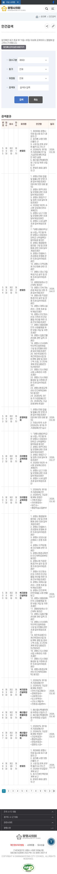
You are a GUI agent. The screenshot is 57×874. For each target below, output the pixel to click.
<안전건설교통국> (38, 691)
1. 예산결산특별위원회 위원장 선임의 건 (39, 711)
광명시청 (7, 828)
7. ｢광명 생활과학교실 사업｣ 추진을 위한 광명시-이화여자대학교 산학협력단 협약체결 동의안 (38, 235)
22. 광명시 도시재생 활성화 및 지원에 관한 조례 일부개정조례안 (39, 381)
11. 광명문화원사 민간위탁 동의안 (39, 610)
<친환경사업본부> (38, 704)
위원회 (12, 78)
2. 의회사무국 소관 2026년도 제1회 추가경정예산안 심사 (38, 425)
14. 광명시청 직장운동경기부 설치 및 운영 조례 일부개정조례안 (39, 299)
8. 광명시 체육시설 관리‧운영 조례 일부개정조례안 (38, 585)
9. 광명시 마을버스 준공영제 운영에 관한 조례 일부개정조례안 (38, 257)
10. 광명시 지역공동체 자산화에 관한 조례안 (39, 267)
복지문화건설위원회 (23, 595)
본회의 (22, 151)
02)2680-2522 (23, 853)
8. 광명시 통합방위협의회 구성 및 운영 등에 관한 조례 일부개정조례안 (38, 247)
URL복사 (53, 26)
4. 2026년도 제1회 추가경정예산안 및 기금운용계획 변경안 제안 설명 (38, 153)
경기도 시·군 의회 (11, 817)
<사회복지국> (36, 696)
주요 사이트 (10, 2)
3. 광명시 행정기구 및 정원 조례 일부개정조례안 (38, 200)
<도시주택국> (36, 699)
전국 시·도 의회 (10, 812)
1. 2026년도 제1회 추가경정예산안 (38, 490)
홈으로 (37, 16)
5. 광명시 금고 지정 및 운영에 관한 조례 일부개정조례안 (38, 216)
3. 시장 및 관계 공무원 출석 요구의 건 (38, 145)
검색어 (12, 87)
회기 (11, 69)
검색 (21, 100)
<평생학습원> (36, 739)
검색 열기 (46, 8)
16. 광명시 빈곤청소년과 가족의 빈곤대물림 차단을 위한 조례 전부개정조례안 (39, 318)
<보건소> (34, 505)
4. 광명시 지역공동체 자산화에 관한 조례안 (38, 548)
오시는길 (40, 845)
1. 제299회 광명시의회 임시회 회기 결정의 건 (38, 134)
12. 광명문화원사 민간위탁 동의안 (39, 283)
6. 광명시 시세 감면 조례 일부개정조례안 (38, 224)
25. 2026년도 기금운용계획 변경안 (38, 402)
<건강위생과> (36, 736)
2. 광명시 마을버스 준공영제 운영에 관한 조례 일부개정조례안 (38, 531)
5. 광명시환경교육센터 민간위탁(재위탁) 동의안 (39, 556)
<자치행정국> (36, 502)
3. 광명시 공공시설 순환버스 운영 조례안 (38, 540)
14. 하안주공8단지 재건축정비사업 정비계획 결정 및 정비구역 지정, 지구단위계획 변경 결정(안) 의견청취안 (38, 642)
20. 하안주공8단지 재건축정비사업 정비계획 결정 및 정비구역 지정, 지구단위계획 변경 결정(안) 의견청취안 (38, 360)
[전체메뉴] (53, 8)
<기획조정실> (36, 500)
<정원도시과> (36, 744)
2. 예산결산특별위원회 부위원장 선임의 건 (39, 718)
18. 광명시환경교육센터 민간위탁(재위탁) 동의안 (38, 672)
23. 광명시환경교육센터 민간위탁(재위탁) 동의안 (38, 391)
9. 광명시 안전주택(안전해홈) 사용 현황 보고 (39, 593)
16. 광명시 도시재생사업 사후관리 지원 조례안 (39, 653)
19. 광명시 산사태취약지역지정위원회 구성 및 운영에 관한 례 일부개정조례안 (39, 347)
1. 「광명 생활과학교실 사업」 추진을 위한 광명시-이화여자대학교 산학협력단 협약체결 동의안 (38, 439)
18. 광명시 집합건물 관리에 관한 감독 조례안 (39, 338)
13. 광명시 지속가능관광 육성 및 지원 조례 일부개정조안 (39, 290)
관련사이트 (8, 822)
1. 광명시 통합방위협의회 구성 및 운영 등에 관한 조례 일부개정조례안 (38, 520)
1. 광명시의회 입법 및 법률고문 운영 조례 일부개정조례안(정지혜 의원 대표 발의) (39, 181)
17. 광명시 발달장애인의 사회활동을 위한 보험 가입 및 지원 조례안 (39, 329)
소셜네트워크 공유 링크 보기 (47, 26)
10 (45, 791)
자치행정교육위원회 (23, 459)
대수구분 (13, 60)
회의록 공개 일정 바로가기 (13, 47)
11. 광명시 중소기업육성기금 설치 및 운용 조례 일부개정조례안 (39, 276)
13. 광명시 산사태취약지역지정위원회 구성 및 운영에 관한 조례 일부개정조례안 (39, 627)
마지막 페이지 (53, 791)
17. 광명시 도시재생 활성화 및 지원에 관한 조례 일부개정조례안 (39, 663)
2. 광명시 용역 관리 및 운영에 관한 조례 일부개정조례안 (38, 192)
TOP (51, 841)
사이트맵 (30, 845)
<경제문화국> (36, 693)
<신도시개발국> (37, 701)
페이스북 (53, 2)
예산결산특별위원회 (23, 715)
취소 (36, 100)
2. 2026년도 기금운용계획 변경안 (38, 496)
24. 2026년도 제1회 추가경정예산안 (38, 397)
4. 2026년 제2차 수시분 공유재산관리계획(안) (38, 208)
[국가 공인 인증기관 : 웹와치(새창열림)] (28, 867)
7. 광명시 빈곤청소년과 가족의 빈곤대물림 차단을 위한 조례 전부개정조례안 (38, 575)
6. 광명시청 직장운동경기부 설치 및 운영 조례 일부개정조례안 (38, 565)
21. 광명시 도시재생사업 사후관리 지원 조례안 (39, 372)
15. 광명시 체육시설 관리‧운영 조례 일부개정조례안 (39, 309)
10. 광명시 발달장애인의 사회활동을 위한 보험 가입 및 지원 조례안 (39, 602)
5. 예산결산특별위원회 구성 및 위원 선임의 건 (39, 163)
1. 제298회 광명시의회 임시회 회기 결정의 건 (38, 753)
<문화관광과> (36, 742)
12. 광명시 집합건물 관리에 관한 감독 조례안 (39, 617)
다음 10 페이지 (49, 791)
